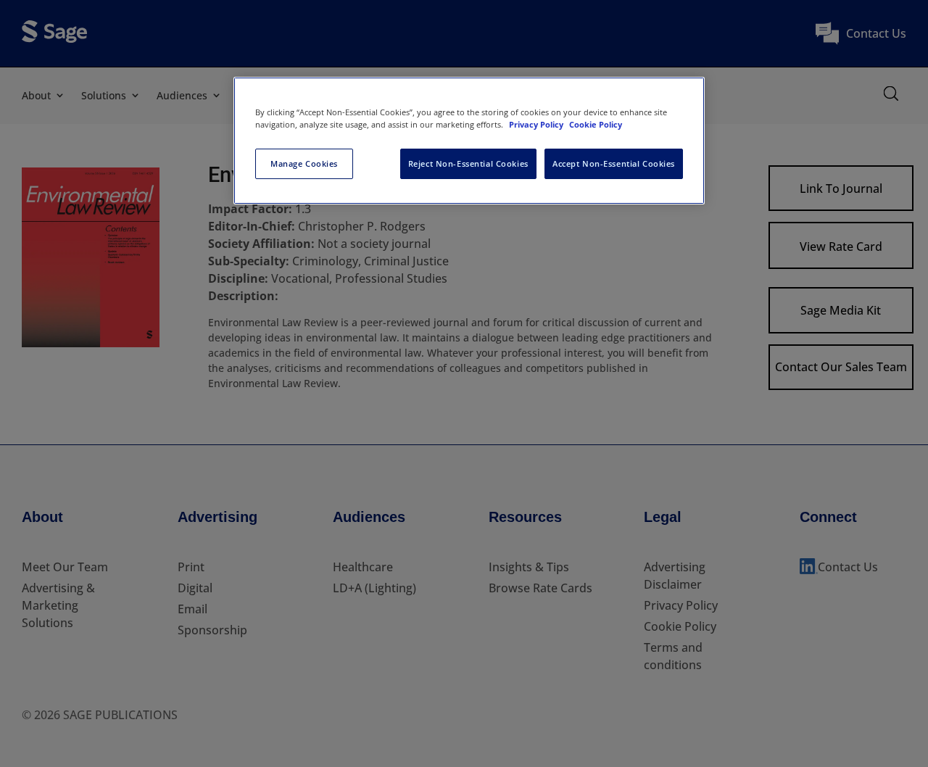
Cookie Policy (595, 124)
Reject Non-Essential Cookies (468, 163)
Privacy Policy (537, 124)
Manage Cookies (304, 163)
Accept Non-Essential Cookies (613, 163)
